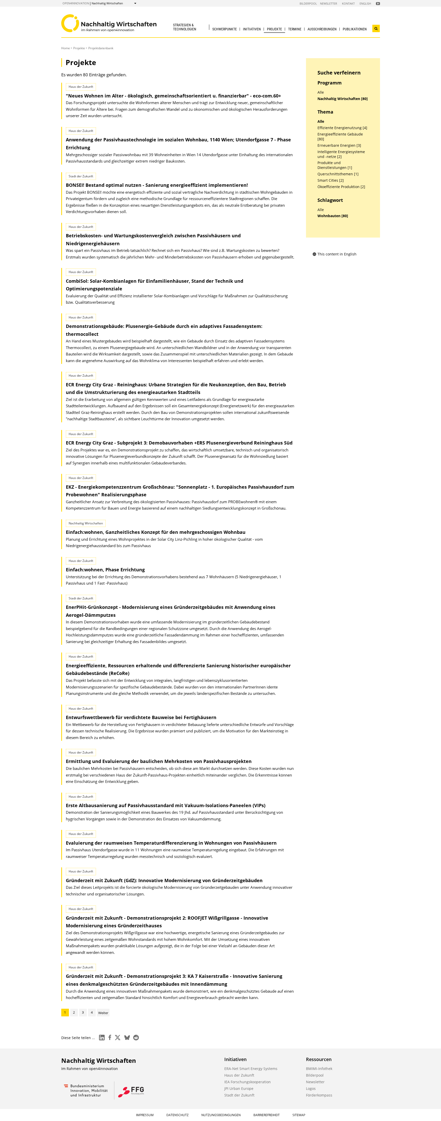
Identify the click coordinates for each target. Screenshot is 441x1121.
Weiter (103, 1013)
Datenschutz (177, 1115)
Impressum (145, 1115)
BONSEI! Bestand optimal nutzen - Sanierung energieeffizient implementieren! (157, 185)
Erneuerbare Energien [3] (339, 145)
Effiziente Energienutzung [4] (342, 128)
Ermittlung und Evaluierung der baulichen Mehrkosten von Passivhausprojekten (159, 761)
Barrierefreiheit (266, 1115)
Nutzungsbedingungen (221, 1115)
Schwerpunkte (224, 29)
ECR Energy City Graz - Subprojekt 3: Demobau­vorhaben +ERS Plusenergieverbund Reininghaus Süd (179, 443)
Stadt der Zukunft (239, 1095)
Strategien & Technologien (184, 27)
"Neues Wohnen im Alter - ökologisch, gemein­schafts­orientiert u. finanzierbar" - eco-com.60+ (173, 96)
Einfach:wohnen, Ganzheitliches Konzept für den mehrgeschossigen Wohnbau (156, 532)
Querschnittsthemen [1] (338, 174)
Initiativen (252, 29)
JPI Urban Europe (238, 1088)
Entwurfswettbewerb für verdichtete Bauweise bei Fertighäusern (141, 717)
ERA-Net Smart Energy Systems (250, 1068)
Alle (320, 92)
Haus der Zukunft (239, 1075)
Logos (311, 1088)
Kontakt (348, 3)
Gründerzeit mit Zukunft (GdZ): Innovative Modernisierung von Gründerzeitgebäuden (164, 880)
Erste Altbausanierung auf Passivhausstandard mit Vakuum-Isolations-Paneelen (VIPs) (165, 805)
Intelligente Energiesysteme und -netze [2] (341, 154)
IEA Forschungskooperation (247, 1081)
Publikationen (355, 29)
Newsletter (328, 3)
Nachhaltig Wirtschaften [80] (342, 98)
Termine (294, 29)
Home (65, 48)
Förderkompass (319, 1095)
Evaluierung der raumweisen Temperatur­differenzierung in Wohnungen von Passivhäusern (171, 843)
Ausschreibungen (322, 29)
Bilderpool (308, 3)
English (365, 3)
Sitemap (298, 1115)
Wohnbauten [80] (332, 216)
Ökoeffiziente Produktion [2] (341, 186)
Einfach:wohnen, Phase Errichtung (105, 569)
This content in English (337, 254)
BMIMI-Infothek (319, 1068)
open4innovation (76, 3)
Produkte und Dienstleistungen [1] (334, 165)
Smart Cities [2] (330, 180)
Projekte (274, 29)
